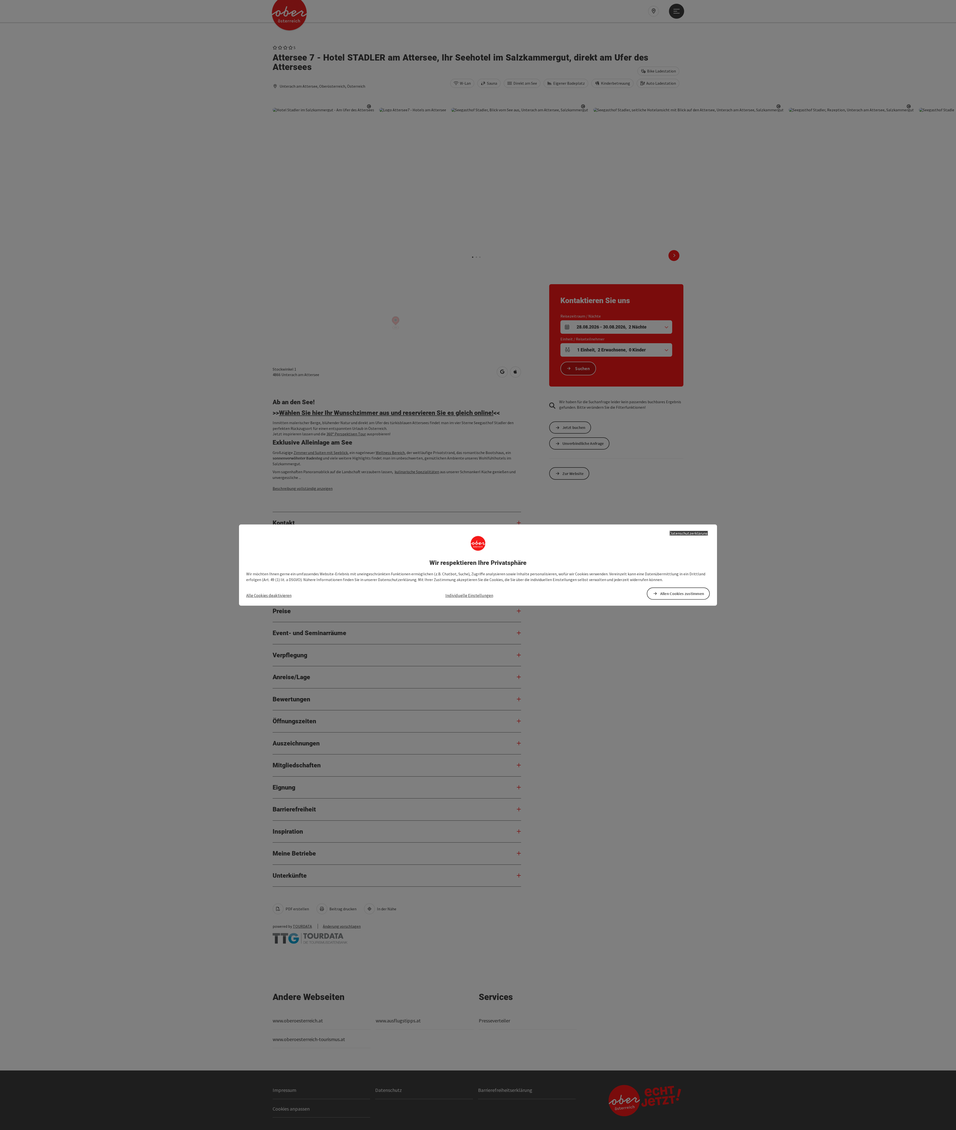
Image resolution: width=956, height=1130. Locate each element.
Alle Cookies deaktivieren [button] (269, 595)
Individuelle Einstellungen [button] (469, 595)
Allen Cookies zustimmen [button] (682, 593)
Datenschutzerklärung (688, 533)
